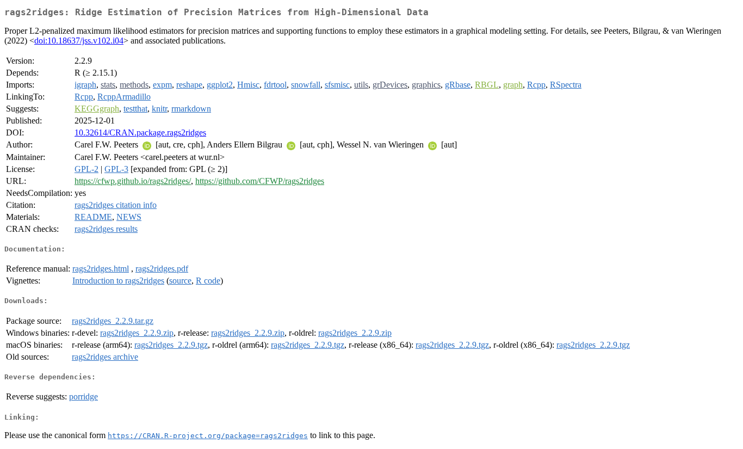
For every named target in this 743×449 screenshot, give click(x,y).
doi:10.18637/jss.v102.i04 (78, 40)
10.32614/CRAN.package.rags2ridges (140, 132)
